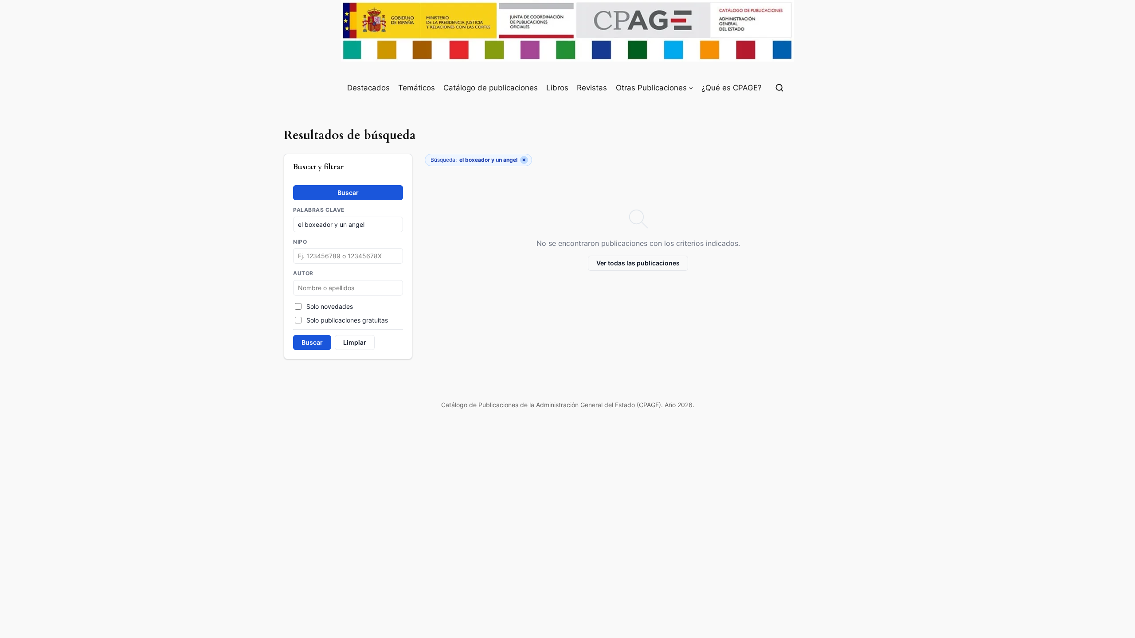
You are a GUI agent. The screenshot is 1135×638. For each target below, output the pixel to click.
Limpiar (354, 342)
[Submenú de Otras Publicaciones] (691, 88)
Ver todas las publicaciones (638, 263)
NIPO (300, 242)
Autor (303, 273)
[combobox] (348, 288)
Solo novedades (329, 306)
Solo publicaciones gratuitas (347, 320)
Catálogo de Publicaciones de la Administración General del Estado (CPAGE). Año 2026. (567, 404)
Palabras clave (318, 210)
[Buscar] (779, 87)
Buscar (348, 192)
